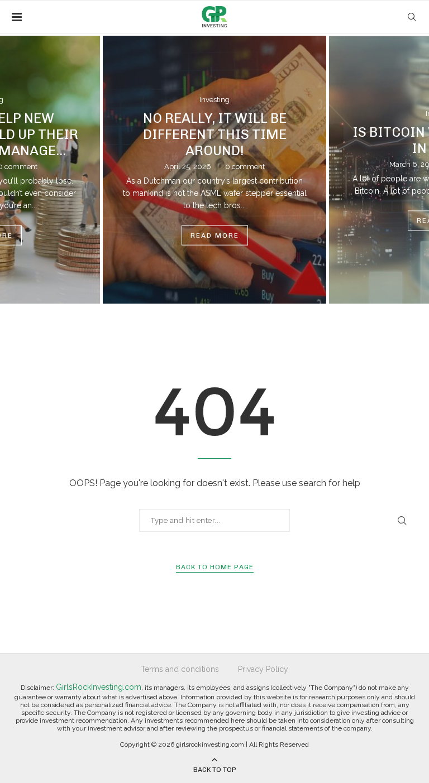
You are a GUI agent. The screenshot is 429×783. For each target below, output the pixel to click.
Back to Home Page (215, 567)
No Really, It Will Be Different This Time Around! (215, 133)
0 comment (245, 166)
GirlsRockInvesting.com (98, 687)
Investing (214, 99)
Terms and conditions (180, 669)
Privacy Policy (263, 669)
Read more (214, 235)
